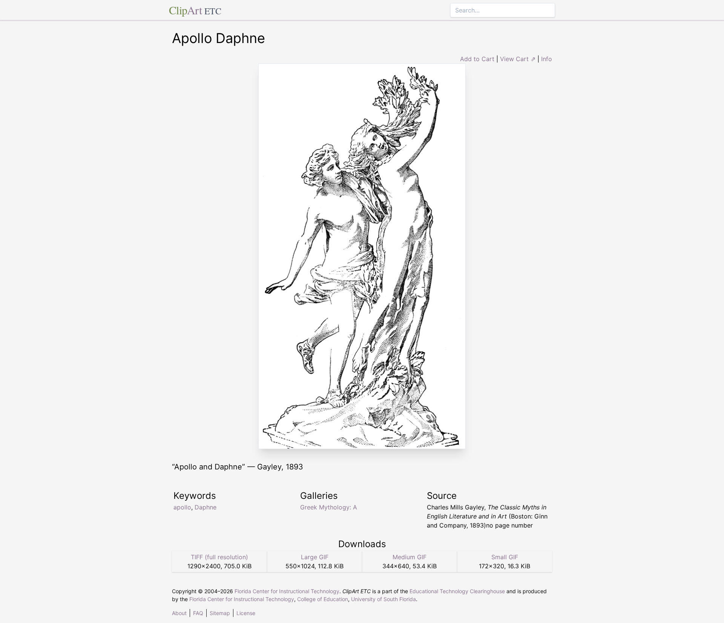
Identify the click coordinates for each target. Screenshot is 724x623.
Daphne (205, 507)
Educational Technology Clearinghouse (457, 591)
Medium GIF (409, 557)
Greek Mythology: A (328, 507)
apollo (182, 507)
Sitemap (220, 613)
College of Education (322, 599)
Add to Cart (477, 59)
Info (546, 59)
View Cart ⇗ (517, 59)
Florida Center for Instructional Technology (287, 591)
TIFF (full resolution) (219, 557)
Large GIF (314, 557)
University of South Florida (383, 599)
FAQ (198, 613)
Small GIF (504, 557)
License (245, 613)
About (179, 613)
